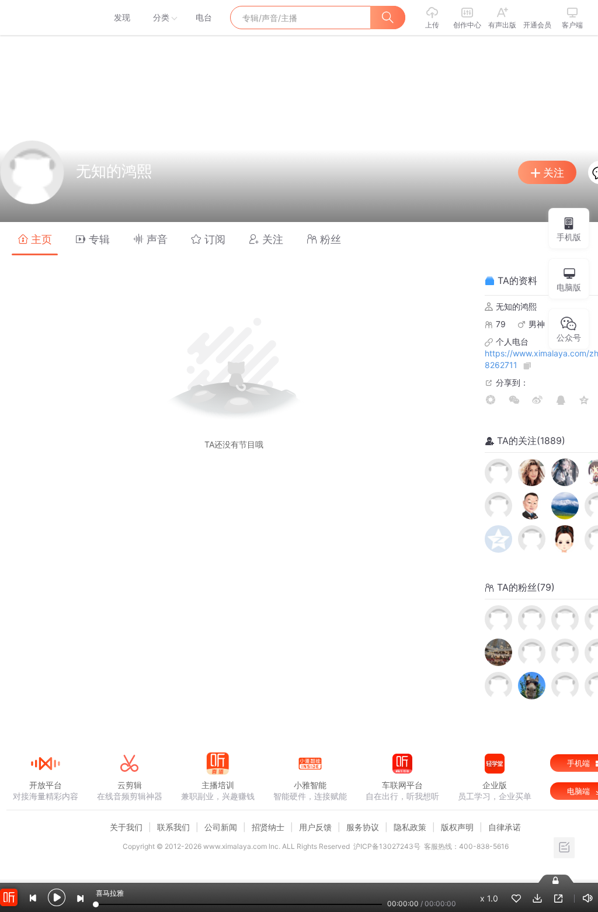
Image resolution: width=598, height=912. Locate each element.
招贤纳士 (268, 827)
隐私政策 (410, 827)
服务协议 (362, 827)
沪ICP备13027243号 (386, 846)
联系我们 (173, 827)
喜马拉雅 (45, 17)
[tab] (35, 239)
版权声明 (457, 827)
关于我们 (126, 827)
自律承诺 (504, 827)
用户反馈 (315, 827)
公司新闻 (220, 827)
